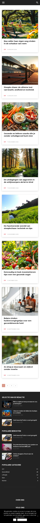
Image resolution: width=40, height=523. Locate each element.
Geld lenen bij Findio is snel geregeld (25, 420)
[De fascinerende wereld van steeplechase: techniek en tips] (20, 209)
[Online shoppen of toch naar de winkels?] (7, 456)
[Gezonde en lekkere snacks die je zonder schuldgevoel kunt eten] (20, 116)
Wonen (29, 7)
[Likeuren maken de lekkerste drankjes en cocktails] (7, 413)
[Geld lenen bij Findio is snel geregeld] (7, 422)
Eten (8, 7)
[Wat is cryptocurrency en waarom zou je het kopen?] (7, 404)
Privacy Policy (22, 520)
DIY (3, 7)
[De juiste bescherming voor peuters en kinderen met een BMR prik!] (7, 447)
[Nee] (38, 516)
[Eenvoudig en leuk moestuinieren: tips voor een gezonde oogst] (20, 255)
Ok (15, 520)
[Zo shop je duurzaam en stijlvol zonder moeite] (20, 350)
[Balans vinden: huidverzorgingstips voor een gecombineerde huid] (20, 301)
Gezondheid (15, 7)
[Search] (37, 2)
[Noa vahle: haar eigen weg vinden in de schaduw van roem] (20, 24)
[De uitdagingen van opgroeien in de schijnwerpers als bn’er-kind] (20, 162)
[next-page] (15, 385)
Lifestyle (23, 7)
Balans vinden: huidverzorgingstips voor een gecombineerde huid (17, 320)
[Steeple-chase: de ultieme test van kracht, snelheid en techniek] (20, 70)
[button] (3, 2)
